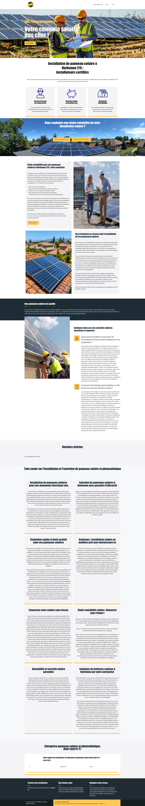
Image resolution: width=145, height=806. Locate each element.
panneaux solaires (32, 216)
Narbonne (63, 766)
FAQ (113, 4)
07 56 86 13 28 (98, 4)
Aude (91, 766)
